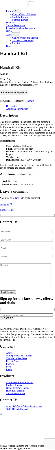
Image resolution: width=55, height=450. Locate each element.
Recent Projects (13, 361)
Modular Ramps (20, 17)
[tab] (30, 106)
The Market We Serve (22, 40)
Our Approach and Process (25, 37)
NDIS (9, 31)
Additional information (17, 108)
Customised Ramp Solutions (19, 382)
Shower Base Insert (15, 25)
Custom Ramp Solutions (24, 14)
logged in (17, 198)
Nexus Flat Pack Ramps (17, 388)
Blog (8, 46)
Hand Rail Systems (15, 390)
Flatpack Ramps (20, 20)
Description (11, 106)
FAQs (9, 369)
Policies (16, 43)
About (9, 34)
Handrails (10, 22)
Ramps (9, 11)
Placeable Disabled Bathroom (20, 28)
